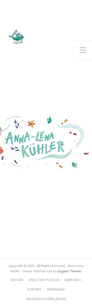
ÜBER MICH (72, 280)
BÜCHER (17, 280)
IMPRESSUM (56, 289)
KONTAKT (34, 289)
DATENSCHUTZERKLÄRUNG (46, 299)
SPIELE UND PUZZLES (43, 280)
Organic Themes (69, 271)
